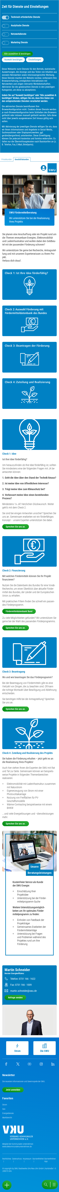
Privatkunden (6, 159)
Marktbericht (7, 1117)
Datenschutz (17, 1159)
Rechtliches (6, 1159)
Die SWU (44, 1050)
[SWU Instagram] (41, 1065)
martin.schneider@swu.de (23, 990)
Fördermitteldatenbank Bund (19, 611)
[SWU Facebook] (6, 1065)
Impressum (27, 1159)
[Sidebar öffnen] (6, 1185)
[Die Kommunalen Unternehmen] (17, 1134)
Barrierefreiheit (38, 1159)
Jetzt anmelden (13, 1089)
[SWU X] (17, 1065)
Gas (3, 1109)
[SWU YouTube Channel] (29, 1065)
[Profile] (43, 168)
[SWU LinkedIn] (52, 1065)
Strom (17, 1050)
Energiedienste (8, 1113)
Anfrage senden (15, 997)
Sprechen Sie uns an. (15, 526)
